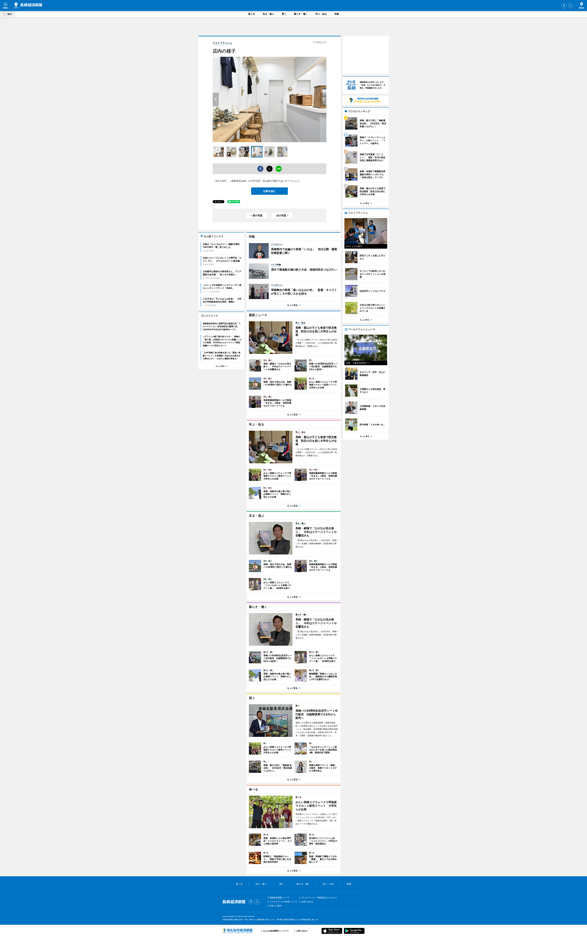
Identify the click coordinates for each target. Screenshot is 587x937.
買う (284, 13)
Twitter (570, 5)
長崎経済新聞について (279, 897)
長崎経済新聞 (27, 5)
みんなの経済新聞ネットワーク (237, 931)
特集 (336, 13)
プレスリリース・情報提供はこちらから (319, 897)
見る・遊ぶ (268, 13)
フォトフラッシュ (222, 42)
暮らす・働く (301, 13)
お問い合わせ (307, 901)
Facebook (564, 5)
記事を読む (269, 191)
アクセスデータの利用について (283, 901)
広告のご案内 (275, 905)
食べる (251, 13)
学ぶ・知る (321, 13)
